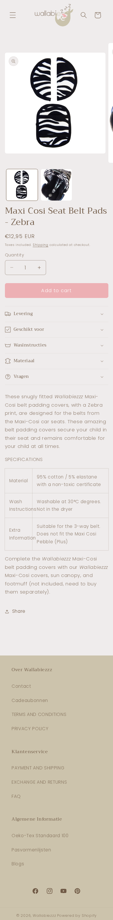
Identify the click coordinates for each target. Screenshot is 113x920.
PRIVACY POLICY (30, 729)
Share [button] (18, 611)
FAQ (16, 796)
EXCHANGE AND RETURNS (39, 782)
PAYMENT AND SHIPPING (38, 768)
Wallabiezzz (44, 915)
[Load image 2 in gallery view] (56, 185)
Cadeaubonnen (30, 700)
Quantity (14, 255)
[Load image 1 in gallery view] (22, 185)
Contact (21, 686)
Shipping (40, 244)
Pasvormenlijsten (31, 850)
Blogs (18, 864)
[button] (13, 15)
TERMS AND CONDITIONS (39, 714)
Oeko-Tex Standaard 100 (40, 836)
